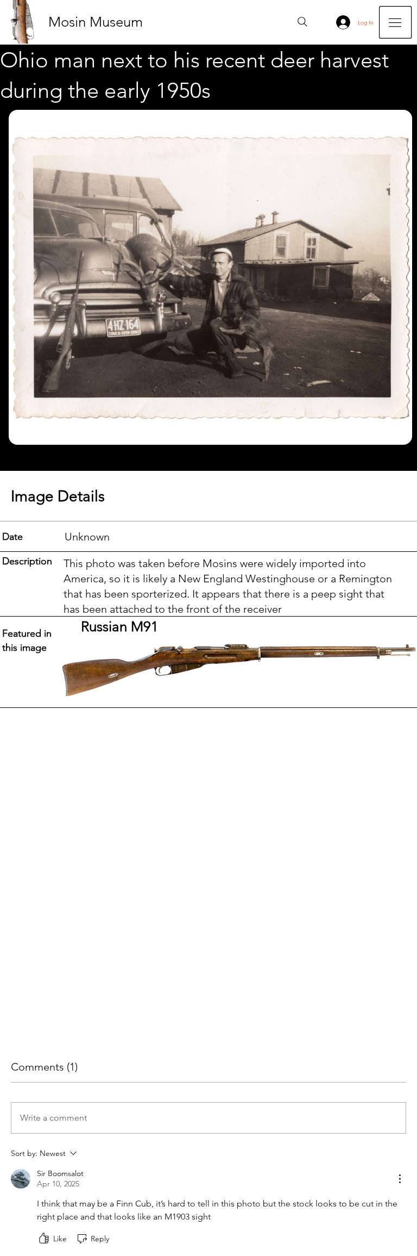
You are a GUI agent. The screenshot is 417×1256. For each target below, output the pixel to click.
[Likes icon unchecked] (44, 1238)
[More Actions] (399, 1178)
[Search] (302, 21)
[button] (395, 22)
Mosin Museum (95, 22)
